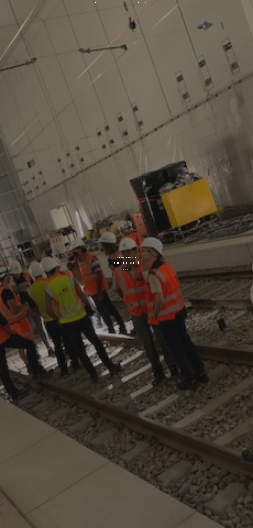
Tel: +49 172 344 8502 (158, 3)
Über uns (125, 269)
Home (134, 3)
